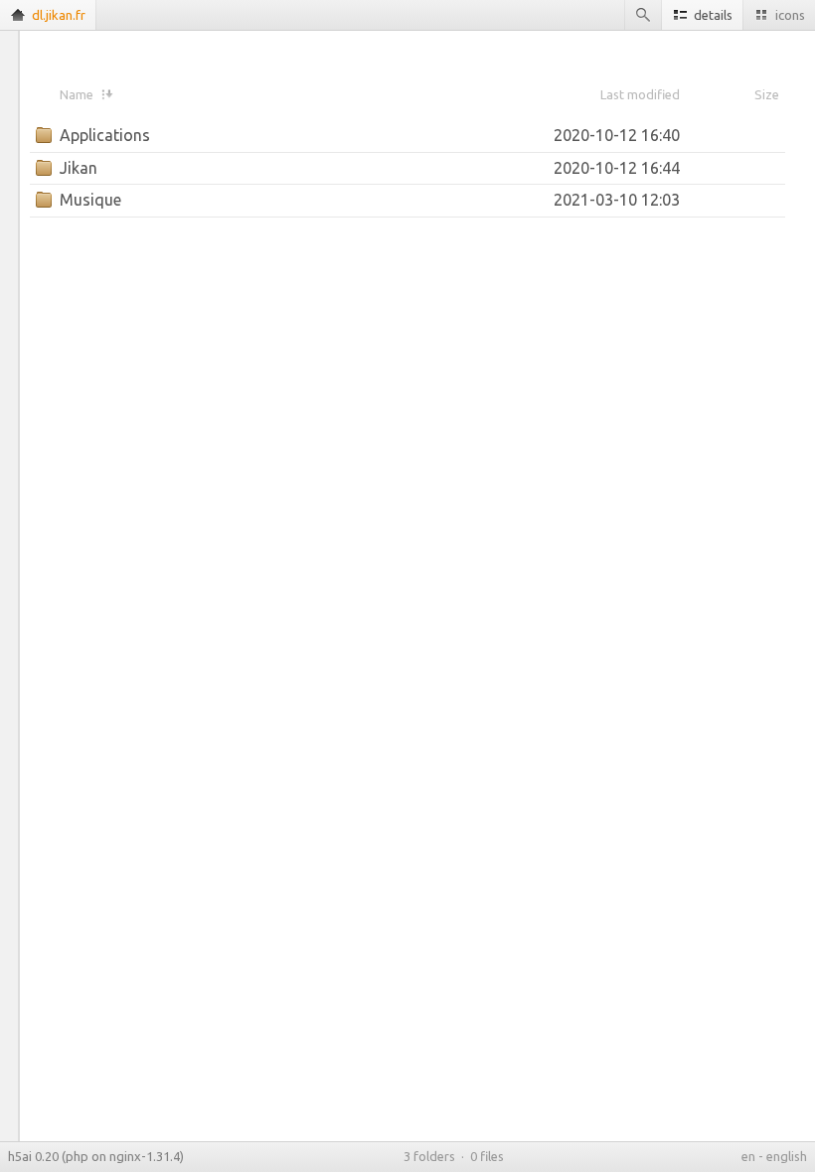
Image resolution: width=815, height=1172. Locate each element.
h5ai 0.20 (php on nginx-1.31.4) (96, 1156)
